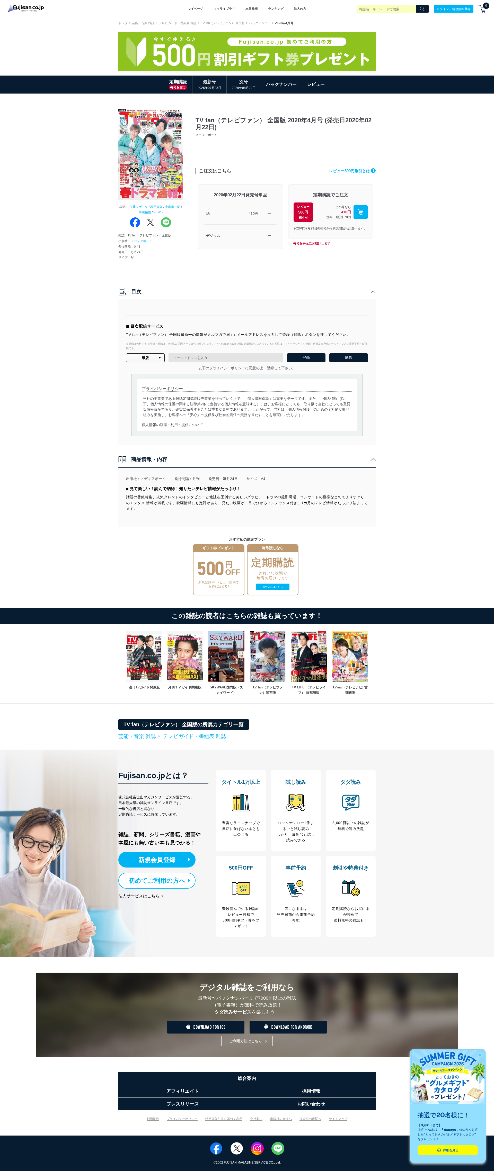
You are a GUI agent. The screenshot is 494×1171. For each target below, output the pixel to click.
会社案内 (256, 1119)
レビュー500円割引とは (351, 171)
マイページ (195, 9)
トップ (123, 23)
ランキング (276, 9)
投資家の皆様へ (310, 1119)
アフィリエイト (182, 1091)
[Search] (422, 9)
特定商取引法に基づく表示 (223, 1119)
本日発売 (251, 9)
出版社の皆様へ (281, 1119)
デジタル (213, 236)
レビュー (316, 84)
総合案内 (247, 1078)
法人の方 (300, 9)
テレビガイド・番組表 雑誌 (178, 23)
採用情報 (311, 1091)
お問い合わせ (311, 1104)
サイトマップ (338, 1119)
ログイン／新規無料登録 (454, 8)
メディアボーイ (141, 241)
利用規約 (153, 1119)
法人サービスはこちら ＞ (141, 896)
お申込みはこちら (272, 586)
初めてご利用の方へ (157, 880)
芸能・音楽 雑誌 (143, 23)
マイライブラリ (224, 9)
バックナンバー (260, 23)
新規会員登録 (156, 859)
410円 (253, 213)
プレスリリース (182, 1104)
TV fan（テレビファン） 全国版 (223, 23)
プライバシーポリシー (182, 1119)
